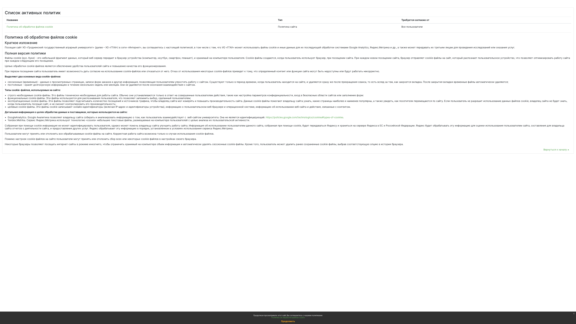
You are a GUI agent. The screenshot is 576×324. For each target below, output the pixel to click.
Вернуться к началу (555, 149)
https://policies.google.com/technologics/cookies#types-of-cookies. (305, 117)
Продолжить (288, 321)
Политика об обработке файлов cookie (30, 26)
